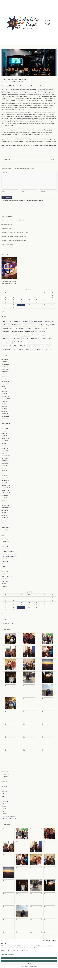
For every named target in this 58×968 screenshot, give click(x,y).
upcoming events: (19, 220)
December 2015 (6, 505)
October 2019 (5, 426)
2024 (9, 321)
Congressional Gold (50, 325)
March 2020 (5, 413)
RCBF (9, 342)
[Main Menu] (54, 22)
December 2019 (6, 421)
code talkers (40, 325)
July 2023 (4, 374)
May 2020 (4, 408)
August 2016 (5, 495)
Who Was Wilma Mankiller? (10, 556)
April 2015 (4, 515)
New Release (34, 338)
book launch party (16, 325)
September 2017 (6, 463)
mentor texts (25, 335)
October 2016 (5, 490)
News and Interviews (7, 576)
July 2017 (4, 468)
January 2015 (5, 522)
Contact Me (4, 559)
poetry (50, 338)
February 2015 (5, 520)
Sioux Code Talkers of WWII (10, 345)
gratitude (45, 328)
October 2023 (5, 369)
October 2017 (5, 460)
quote (4, 342)
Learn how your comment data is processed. (32, 200)
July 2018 (4, 443)
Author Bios (6, 541)
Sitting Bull (23, 345)
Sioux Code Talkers (20, 342)
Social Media (5, 581)
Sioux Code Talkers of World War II (37, 342)
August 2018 (5, 440)
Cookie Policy (5, 561)
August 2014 (5, 530)
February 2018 (5, 450)
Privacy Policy (5, 578)
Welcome (4, 583)
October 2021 (5, 386)
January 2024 (5, 366)
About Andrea (5, 539)
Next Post (53, 159)
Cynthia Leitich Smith (7, 328)
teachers (49, 345)
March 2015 (5, 517)
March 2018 (5, 448)
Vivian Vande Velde (24, 349)
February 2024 (5, 364)
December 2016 (6, 485)
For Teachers (5, 571)
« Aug (3, 311)
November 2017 (6, 458)
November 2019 (6, 423)
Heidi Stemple (6, 331)
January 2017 (5, 483)
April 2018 (4, 445)
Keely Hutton (6, 335)
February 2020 (5, 416)
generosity (37, 328)
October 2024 (5, 361)
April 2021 (4, 393)
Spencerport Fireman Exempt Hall (36, 345)
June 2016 (4, 497)
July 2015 (4, 512)
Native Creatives (16, 338)
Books (3, 549)
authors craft (6, 325)
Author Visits (5, 546)
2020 (4, 321)
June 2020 (4, 406)
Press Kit (5, 544)
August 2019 (5, 428)
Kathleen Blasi (42, 331)
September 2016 (6, 492)
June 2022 (4, 379)
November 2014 (6, 525)
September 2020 (6, 401)
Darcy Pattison (19, 328)
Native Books (6, 338)
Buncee (33, 325)
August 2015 (5, 510)
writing (45, 349)
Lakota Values (15, 335)
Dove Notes (29, 328)
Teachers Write (6, 349)
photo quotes (43, 338)
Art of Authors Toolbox (36, 321)
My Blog (5, 586)
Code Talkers (14, 82)
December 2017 (6, 455)
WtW (51, 349)
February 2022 (5, 381)
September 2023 (6, 371)
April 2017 (4, 475)
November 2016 (6, 488)
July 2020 (4, 403)
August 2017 (5, 465)
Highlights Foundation (17, 331)
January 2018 (5, 453)
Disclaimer (4, 564)
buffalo (26, 325)
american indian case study (20, 321)
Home (3, 573)
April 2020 (4, 411)
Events (3, 566)
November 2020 (6, 398)
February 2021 (5, 396)
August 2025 (5, 359)
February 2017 (5, 480)
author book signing (49, 321)
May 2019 (4, 433)
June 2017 (4, 470)
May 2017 (4, 473)
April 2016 (4, 500)
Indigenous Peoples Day (30, 331)
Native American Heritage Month (39, 335)
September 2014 (6, 527)
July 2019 (4, 431)
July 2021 (4, 388)
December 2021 (6, 384)
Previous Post (6, 159)
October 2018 (5, 438)
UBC (14, 349)
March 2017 (5, 478)
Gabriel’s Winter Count (8, 551)
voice (33, 349)
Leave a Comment (6, 82)
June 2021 (4, 391)
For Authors (4, 568)
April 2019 (4, 436)
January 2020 (5, 418)
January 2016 (5, 502)
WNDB (39, 349)
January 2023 (5, 376)
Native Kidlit (25, 338)
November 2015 (6, 507)
